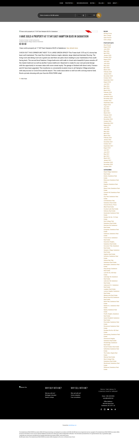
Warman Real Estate (109, 357)
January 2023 (107, 117)
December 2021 (108, 142)
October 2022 (107, 121)
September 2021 (108, 146)
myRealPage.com (72, 425)
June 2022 (107, 129)
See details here (72, 48)
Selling (101, 3)
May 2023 (106, 109)
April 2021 (106, 156)
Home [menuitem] (61, 3)
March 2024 (107, 90)
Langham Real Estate (110, 289)
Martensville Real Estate (110, 295)
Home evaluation (75, 395)
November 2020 (108, 164)
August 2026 (107, 47)
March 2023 (107, 113)
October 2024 (107, 78)
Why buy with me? (50, 393)
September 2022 (108, 123)
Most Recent (107, 45)
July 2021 (106, 150)
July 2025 (106, 61)
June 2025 (107, 63)
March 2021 (107, 158)
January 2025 (107, 74)
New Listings (107, 35)
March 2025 (107, 70)
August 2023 (107, 105)
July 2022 (106, 127)
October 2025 (107, 57)
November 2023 (108, 98)
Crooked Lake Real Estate (111, 209)
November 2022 (108, 119)
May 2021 (106, 154)
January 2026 (107, 55)
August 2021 (107, 148)
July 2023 (106, 107)
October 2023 (107, 100)
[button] (101, 409)
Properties (69, 3)
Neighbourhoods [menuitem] (82, 3)
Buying (92, 3)
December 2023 (108, 96)
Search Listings (49, 397)
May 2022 (106, 131)
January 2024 (107, 94)
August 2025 (107, 59)
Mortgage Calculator (50, 395)
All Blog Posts (108, 33)
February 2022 (108, 137)
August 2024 (107, 82)
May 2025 (106, 65)
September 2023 (108, 102)
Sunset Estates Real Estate (111, 347)
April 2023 (106, 111)
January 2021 (107, 160)
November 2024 (108, 76)
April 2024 (106, 88)
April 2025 (106, 67)
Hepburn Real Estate (109, 254)
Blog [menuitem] (109, 3)
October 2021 (107, 144)
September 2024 (108, 80)
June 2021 (107, 152)
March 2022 (107, 135)
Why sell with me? (76, 393)
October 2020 (107, 166)
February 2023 (108, 115)
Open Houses (107, 37)
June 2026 (107, 49)
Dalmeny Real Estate (109, 211)
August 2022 (107, 125)
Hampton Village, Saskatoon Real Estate (33, 41)
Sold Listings (107, 39)
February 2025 (108, 72)
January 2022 (107, 139)
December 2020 (108, 162)
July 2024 (106, 84)
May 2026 (106, 51)
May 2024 (106, 86)
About (115, 3)
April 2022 (106, 133)
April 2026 (106, 53)
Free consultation (76, 397)
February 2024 (108, 92)
